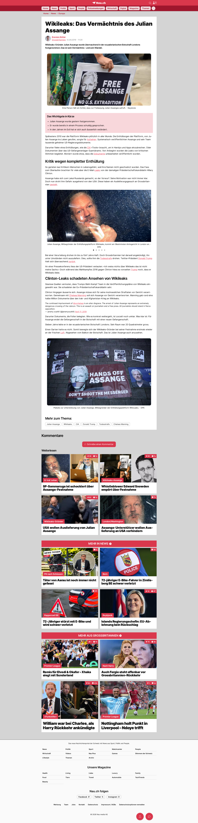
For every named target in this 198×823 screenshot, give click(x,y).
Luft (62, 332)
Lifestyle (45, 758)
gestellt (53, 184)
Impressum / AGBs (108, 805)
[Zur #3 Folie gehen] (99, 250)
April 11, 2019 (81, 311)
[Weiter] (149, 219)
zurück (72, 261)
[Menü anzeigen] (155, 3)
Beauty (45, 782)
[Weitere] (153, 8)
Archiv (91, 758)
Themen (69, 758)
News (53, 13)
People (138, 749)
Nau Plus (92, 753)
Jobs (73, 805)
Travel (91, 777)
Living (68, 773)
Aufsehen (91, 139)
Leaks (97, 170)
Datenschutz (93, 805)
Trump (134, 269)
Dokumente (99, 154)
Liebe (91, 773)
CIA (89, 147)
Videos (68, 753)
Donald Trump (145, 258)
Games (115, 753)
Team (66, 805)
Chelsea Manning (77, 295)
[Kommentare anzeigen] (149, 816)
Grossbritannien (59, 40)
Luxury (115, 773)
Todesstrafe (106, 258)
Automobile (116, 777)
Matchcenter (117, 749)
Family (137, 773)
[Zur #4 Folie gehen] (101, 250)
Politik (68, 749)
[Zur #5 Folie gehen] (104, 250)
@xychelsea (78, 303)
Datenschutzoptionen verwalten (132, 805)
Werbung (57, 805)
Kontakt (82, 805)
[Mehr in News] (99, 544)
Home (46, 13)
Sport (91, 749)
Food (44, 777)
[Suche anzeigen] (150, 2)
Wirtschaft (46, 753)
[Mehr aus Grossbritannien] (99, 635)
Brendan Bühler (59, 37)
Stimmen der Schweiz (143, 753)
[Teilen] (140, 816)
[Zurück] (49, 219)
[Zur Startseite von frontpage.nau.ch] (99, 3)
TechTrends (139, 777)
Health (45, 773)
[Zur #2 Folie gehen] (96, 250)
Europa (62, 13)
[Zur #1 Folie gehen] (93, 250)
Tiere (68, 777)
